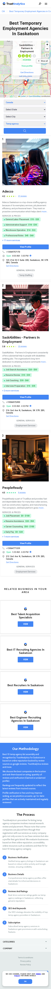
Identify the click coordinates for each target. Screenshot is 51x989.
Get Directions (25, 76)
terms (38, 974)
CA (3, 11)
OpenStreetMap (35, 96)
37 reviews (22, 196)
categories (9, 941)
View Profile (25, 247)
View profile (27, 66)
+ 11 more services (11, 240)
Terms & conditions (25, 958)
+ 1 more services (10, 537)
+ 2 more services (10, 390)
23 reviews (27, 59)
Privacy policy (25, 961)
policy (17, 976)
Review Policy (25, 965)
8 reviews (22, 493)
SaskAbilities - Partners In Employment (21, 339)
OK (25, 981)
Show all (44, 61)
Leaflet (23, 96)
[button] (25, 83)
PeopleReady (12, 488)
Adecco (7, 191)
